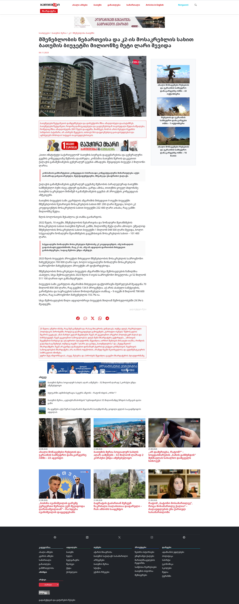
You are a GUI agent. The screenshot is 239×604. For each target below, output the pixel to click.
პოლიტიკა (167, 556)
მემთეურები (141, 575)
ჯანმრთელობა (46, 568)
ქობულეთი (71, 572)
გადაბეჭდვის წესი (138, 309)
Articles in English (155, 4)
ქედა (68, 568)
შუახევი (70, 564)
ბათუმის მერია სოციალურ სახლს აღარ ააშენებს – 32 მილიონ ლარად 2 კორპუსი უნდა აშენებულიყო (118, 455)
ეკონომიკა (167, 564)
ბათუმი (97, 4)
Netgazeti (183, 4)
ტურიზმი (166, 576)
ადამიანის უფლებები (173, 552)
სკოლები (167, 568)
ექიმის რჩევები (101, 572)
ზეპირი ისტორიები (144, 552)
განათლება (114, 4)
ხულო (69, 556)
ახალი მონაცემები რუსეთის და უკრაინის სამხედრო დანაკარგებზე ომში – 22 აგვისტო (62, 455)
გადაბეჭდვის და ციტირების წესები (57, 600)
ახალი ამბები (80, 4)
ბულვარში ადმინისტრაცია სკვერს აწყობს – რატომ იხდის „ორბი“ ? (82, 392)
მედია (165, 572)
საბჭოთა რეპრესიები (146, 567)
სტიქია (97, 568)
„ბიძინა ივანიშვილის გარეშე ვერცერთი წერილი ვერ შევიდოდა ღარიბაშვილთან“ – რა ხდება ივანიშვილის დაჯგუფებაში (62, 507)
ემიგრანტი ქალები (144, 556)
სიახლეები (44, 33)
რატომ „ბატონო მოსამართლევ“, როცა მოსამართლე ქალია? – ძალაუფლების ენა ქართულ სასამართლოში (170, 507)
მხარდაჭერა (49, 11)
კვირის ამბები (46, 556)
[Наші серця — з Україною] (50, 4)
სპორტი (166, 560)
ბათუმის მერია (59, 33)
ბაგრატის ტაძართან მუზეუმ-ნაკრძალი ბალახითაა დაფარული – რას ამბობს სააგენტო (118, 506)
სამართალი (133, 4)
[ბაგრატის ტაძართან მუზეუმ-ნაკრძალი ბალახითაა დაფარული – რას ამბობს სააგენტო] (119, 483)
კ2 (70, 33)
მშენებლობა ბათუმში (83, 33)
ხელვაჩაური (72, 560)
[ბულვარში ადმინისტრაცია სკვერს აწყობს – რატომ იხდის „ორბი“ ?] (42, 392)
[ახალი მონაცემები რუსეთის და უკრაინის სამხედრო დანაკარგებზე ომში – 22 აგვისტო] (65, 432)
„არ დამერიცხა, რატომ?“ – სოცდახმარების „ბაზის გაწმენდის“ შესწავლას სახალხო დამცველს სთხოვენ (172, 456)
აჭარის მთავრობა (103, 552)
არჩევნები (99, 560)
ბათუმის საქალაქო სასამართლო (111, 556)
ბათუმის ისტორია (144, 571)
